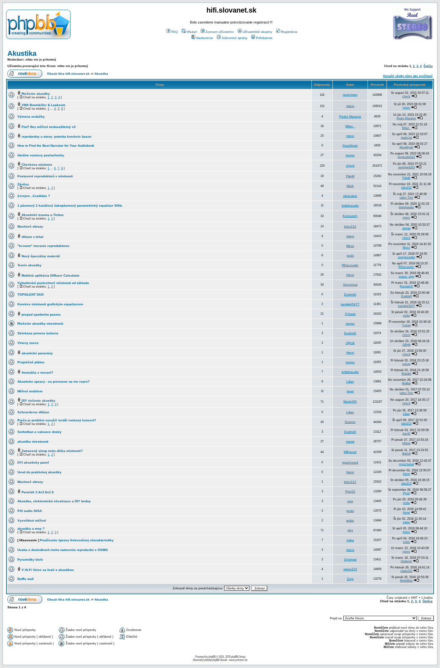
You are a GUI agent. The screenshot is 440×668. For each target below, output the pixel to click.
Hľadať (192, 32)
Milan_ (350, 126)
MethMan (406, 580)
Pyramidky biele (30, 559)
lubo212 (406, 187)
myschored (350, 462)
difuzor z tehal (32, 237)
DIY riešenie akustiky (38, 400)
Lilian (350, 381)
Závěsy (23, 184)
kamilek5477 (350, 304)
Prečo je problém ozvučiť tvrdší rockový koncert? (56, 420)
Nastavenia (204, 38)
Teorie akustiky (29, 265)
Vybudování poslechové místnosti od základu (53, 283)
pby (350, 530)
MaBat (406, 383)
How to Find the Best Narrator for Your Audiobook (55, 145)
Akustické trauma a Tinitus (43, 215)
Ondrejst (350, 559)
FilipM (350, 176)
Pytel (406, 493)
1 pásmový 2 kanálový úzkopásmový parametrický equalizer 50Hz (69, 205)
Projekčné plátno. (31, 362)
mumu (350, 155)
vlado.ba (406, 137)
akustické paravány (37, 353)
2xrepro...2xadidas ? (33, 196)
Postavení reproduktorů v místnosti (45, 176)
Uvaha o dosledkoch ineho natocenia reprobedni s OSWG (62, 550)
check (406, 96)
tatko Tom (406, 197)
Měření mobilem (30, 391)
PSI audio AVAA (29, 511)
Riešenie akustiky (36, 93)
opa (350, 501)
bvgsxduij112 (406, 157)
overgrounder (406, 257)
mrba (406, 315)
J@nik (350, 343)
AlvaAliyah (350, 145)
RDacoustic (350, 265)
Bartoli (406, 453)
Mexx (350, 246)
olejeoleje (350, 196)
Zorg (350, 579)
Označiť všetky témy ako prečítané (408, 76)
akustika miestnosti (32, 441)
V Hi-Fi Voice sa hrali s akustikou (48, 570)
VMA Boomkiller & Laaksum (43, 105)
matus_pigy (406, 276)
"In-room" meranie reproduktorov (43, 246)
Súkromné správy (234, 38)
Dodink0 (350, 294)
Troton (406, 325)
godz (350, 255)
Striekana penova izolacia (37, 333)
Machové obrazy (30, 226)
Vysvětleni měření (31, 520)
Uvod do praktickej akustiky (39, 472)
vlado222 (350, 569)
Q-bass (350, 314)
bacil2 (406, 433)
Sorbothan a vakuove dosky (39, 432)
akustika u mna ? (30, 528)
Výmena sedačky (31, 116)
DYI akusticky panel (33, 462)
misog (406, 364)
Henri (350, 275)
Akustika (21, 53)
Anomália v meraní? (37, 372)
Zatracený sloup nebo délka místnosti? (52, 451)
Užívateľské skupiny (257, 32)
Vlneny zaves (28, 343)
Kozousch (350, 216)
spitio (350, 520)
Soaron (350, 422)
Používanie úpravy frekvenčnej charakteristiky (77, 540)
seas (350, 391)
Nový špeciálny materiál (41, 256)
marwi (350, 441)
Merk (350, 186)
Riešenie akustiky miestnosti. (40, 323)
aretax (406, 228)
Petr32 (350, 491)
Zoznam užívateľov (220, 32)
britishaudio (350, 205)
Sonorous (350, 284)
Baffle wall (25, 579)
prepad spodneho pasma (41, 314)
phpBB (211, 656)
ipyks (350, 511)
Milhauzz (350, 452)
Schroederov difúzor (33, 412)
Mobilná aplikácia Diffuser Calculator (51, 275)
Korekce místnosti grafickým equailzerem (50, 304)
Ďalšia (428, 66)
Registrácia (289, 32)
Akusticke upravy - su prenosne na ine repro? (53, 381)
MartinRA (350, 401)
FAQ (174, 32)
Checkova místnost (37, 164)
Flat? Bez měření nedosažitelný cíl (49, 127)
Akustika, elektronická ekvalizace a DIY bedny (54, 501)
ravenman (350, 94)
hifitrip (406, 443)
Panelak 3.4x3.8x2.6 (38, 492)
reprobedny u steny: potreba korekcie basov (56, 136)
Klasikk (406, 373)
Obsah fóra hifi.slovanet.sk (68, 73)
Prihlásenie (264, 38)
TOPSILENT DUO (30, 294)
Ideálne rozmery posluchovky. (41, 155)
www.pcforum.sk (238, 660)
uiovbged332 (406, 167)
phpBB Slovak (219, 660)
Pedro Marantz (350, 116)
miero (350, 106)
